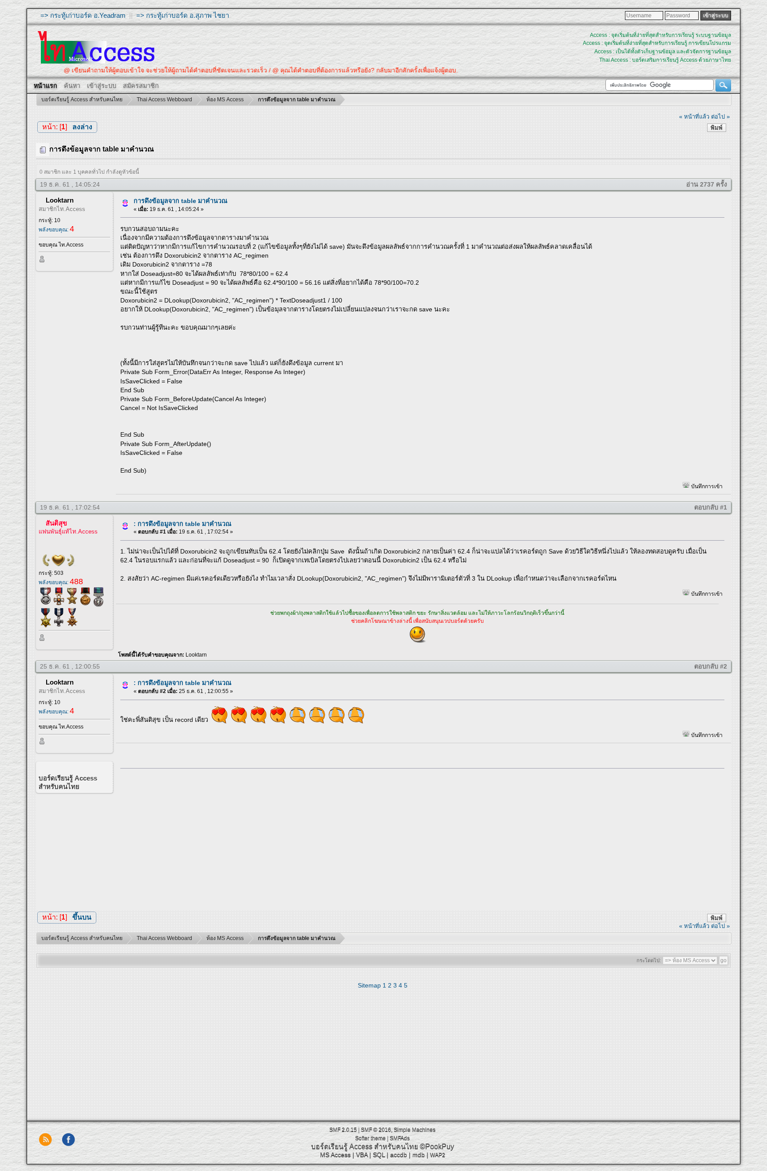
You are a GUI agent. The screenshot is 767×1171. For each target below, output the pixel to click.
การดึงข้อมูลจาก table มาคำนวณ (180, 200)
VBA (362, 1154)
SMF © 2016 (376, 1129)
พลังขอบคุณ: (56, 230)
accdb (398, 1154)
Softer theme (370, 1138)
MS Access (335, 1154)
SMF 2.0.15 (343, 1129)
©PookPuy (437, 1146)
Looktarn (60, 200)
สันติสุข (56, 523)
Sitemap (369, 985)
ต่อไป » (720, 116)
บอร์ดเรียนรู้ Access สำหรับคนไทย (364, 1146)
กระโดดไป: (649, 960)
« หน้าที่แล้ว (694, 116)
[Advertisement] (419, 837)
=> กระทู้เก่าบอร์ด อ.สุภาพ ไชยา (182, 15)
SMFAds (400, 1138)
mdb (418, 1154)
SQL (379, 1154)
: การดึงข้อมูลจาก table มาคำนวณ (182, 523)
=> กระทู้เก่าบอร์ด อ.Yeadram (83, 15)
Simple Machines (414, 1129)
